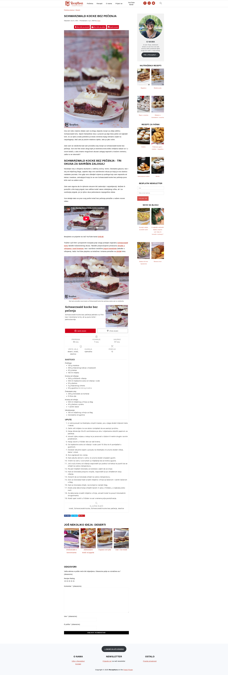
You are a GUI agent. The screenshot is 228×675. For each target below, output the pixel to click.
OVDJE (101, 237)
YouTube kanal (131, 3)
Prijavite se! (107, 661)
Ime (70, 616)
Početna (90, 3)
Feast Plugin (128, 670)
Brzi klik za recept (83, 27)
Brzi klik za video (99, 27)
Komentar (72, 586)
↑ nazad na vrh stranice (114, 649)
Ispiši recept (114, 27)
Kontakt (78, 664)
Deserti (78, 10)
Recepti (99, 3)
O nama (109, 3)
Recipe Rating (69, 578)
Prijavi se (119, 3)
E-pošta (72, 624)
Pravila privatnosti (150, 661)
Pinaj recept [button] (113, 331)
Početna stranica (69, 10)
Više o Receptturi (150, 55)
